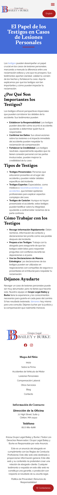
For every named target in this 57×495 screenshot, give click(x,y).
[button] (53, 4)
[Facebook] (25, 345)
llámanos (35, 301)
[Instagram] (31, 345)
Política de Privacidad (21, 479)
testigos (12, 63)
